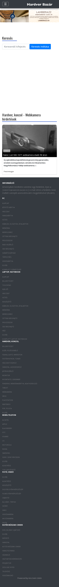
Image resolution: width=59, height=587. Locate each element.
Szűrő (5, 506)
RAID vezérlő (7, 245)
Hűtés (4, 220)
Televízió (6, 571)
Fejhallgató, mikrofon (12, 355)
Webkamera (7, 392)
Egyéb (4, 265)
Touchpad (6, 285)
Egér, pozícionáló (10, 350)
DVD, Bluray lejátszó (11, 530)
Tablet (5, 388)
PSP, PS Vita (7, 408)
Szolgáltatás (8, 567)
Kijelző (5, 289)
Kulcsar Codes (35, 578)
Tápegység (6, 257)
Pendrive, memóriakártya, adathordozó (19, 383)
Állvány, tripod (9, 502)
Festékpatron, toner (11, 359)
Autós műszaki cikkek (11, 546)
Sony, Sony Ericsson (11, 457)
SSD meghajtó (8, 249)
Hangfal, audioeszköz (11, 367)
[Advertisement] (29, 80)
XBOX (4, 396)
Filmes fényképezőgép (11, 493)
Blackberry (7, 428)
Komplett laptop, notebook (14, 339)
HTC (3, 432)
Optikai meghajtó (9, 236)
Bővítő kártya (8, 207)
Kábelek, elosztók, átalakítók (15, 224)
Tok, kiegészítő (8, 470)
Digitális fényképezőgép (12, 489)
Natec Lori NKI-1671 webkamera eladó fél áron (25, 155)
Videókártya (7, 261)
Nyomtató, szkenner (11, 379)
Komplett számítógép (11, 269)
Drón (4, 523)
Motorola (6, 445)
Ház (3, 331)
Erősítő (5, 538)
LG (3, 441)
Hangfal (6, 542)
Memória (6, 228)
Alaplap (5, 203)
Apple (4, 424)
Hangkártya (7, 215)
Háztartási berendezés (12, 559)
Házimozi (6, 555)
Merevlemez (7, 232)
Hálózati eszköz (9, 363)
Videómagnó (7, 575)
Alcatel (5, 420)
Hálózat (6, 211)
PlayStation (7, 400)
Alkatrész (6, 465)
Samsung (6, 453)
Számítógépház (9, 253)
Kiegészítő (6, 302)
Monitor (6, 375)
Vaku (4, 510)
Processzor (7, 240)
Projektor (6, 563)
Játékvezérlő (7, 371)
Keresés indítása (40, 46)
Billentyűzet (7, 281)
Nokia (4, 449)
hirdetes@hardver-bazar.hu (15, 190)
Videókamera (7, 514)
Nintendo (6, 404)
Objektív (5, 498)
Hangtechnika (8, 551)
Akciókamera (7, 518)
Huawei (5, 436)
